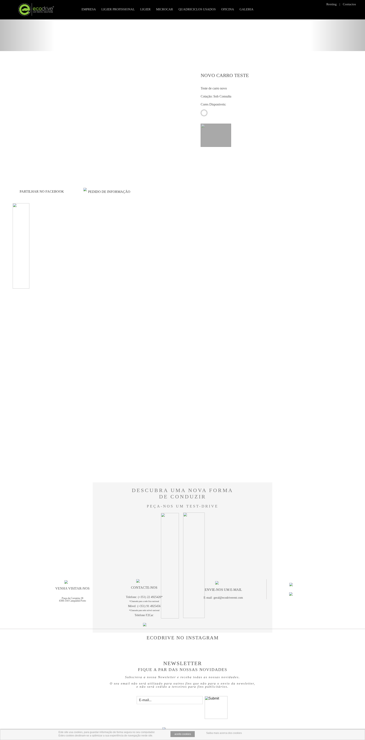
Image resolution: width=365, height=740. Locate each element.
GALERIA (246, 9)
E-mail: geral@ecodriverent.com (223, 597)
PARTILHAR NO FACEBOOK (42, 191)
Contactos (349, 4)
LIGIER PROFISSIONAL (118, 9)
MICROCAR (164, 9)
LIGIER (145, 9)
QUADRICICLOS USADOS (197, 9)
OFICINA (227, 9)
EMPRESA (89, 9)
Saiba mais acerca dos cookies (224, 733)
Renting (331, 4)
